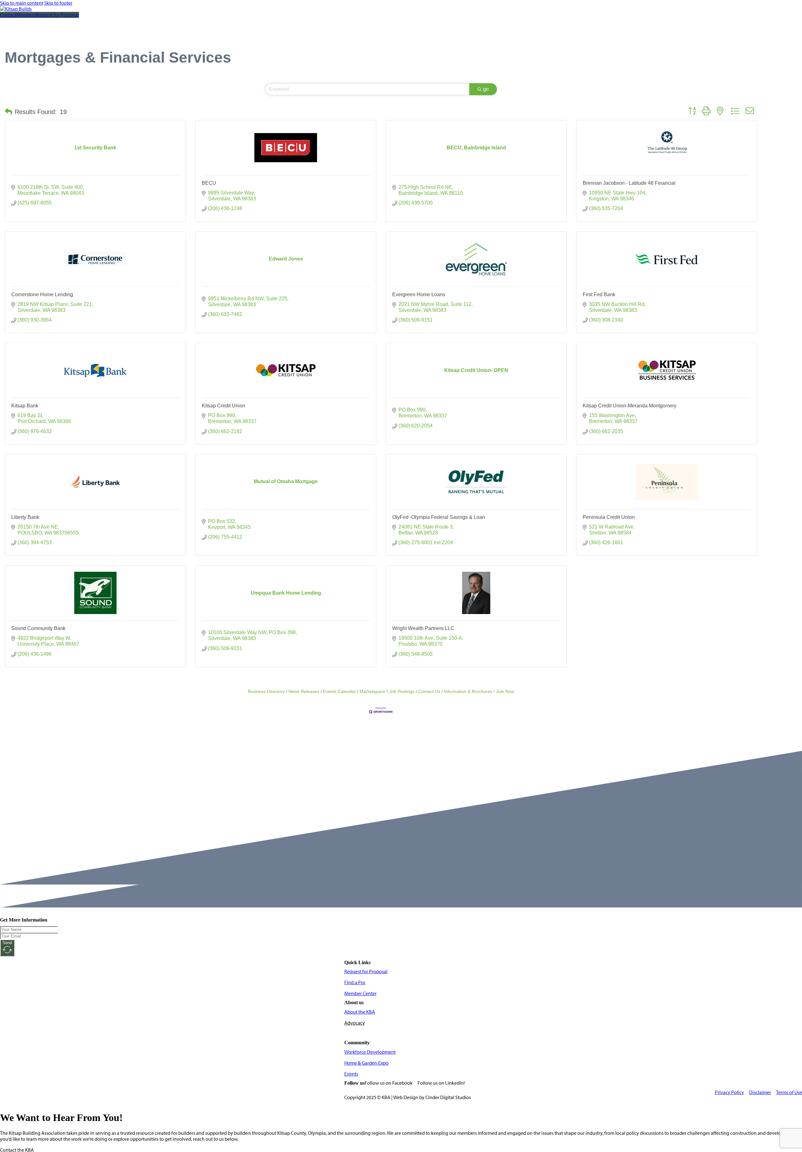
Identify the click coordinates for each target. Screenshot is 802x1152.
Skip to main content (21, 3)
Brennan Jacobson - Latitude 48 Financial (629, 183)
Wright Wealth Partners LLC (423, 628)
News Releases (304, 691)
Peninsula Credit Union (609, 517)
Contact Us (429, 691)
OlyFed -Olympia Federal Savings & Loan (438, 517)
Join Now (505, 691)
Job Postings (401, 691)
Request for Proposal (57, 15)
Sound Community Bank (38, 628)
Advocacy (354, 1023)
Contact (8, 15)
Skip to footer (58, 3)
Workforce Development (370, 1052)
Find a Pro (354, 982)
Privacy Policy (729, 1092)
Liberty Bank (25, 517)
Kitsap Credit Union (223, 405)
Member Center (360, 993)
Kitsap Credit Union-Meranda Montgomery (629, 405)
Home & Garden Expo (366, 1063)
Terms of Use (789, 1092)
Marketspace (372, 691)
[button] (8, 111)
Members (26, 15)
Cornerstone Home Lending (42, 294)
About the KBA (359, 1012)
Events (351, 1074)
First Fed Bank (599, 294)
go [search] (486, 89)
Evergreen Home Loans (418, 294)
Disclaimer (760, 1092)
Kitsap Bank (24, 405)
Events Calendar (339, 691)
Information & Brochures (468, 691)
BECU (209, 183)
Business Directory (266, 691)
